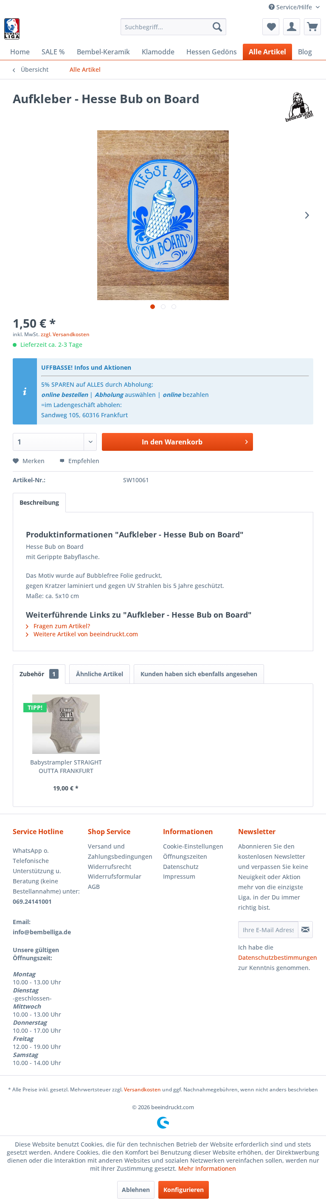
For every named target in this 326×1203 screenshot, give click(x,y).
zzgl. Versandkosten (65, 334)
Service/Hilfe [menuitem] (294, 7)
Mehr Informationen (207, 1168)
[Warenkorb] (312, 26)
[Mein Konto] (291, 26)
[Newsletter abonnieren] (305, 929)
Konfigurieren (183, 1190)
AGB (94, 887)
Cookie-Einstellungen (193, 846)
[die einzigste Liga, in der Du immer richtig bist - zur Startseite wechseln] (12, 28)
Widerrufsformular (114, 876)
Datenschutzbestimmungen (277, 957)
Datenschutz (181, 867)
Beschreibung (39, 502)
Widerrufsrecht (109, 867)
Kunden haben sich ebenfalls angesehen (199, 674)
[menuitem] (174, 26)
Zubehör (38, 674)
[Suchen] (217, 26)
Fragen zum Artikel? (61, 626)
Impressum (179, 876)
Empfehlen (83, 461)
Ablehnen (136, 1190)
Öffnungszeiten (185, 856)
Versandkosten (142, 1089)
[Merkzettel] (270, 26)
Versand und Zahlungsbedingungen (120, 851)
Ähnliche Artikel (99, 674)
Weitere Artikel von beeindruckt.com (85, 634)
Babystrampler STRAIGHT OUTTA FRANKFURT (66, 766)
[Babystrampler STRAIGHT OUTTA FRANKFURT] (66, 724)
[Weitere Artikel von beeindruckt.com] (299, 107)
